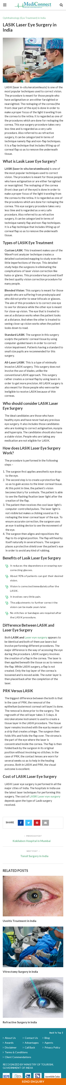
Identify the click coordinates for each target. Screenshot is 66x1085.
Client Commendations (18, 1057)
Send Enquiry (33, 1081)
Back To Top (55, 1032)
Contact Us (31, 1037)
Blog (47, 1037)
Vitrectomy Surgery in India (20, 971)
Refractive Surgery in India (20, 1022)
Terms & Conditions (16, 1052)
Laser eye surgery (36, 637)
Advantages (32, 1042)
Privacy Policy (52, 1047)
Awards (9, 1042)
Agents (49, 1042)
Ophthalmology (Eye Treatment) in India (24, 18)
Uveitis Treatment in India (19, 920)
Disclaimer (10, 1047)
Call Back (30, 1047)
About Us (10, 1037)
